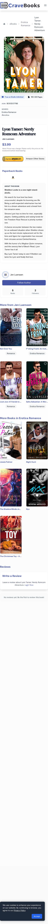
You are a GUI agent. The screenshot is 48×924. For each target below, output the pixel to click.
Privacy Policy (19, 910)
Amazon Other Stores (35, 158)
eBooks (13, 23)
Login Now (29, 585)
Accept (37, 916)
